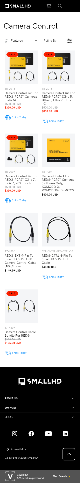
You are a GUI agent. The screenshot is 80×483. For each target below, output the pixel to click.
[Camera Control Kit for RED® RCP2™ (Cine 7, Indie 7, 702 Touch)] (21, 150)
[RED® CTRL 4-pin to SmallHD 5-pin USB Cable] (58, 229)
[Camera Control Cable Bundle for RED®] (21, 306)
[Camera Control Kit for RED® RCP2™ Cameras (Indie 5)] (21, 67)
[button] (60, 6)
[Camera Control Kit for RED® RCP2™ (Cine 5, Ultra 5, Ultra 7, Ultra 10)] (58, 67)
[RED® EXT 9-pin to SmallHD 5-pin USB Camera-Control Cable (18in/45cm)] (21, 229)
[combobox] (25, 41)
